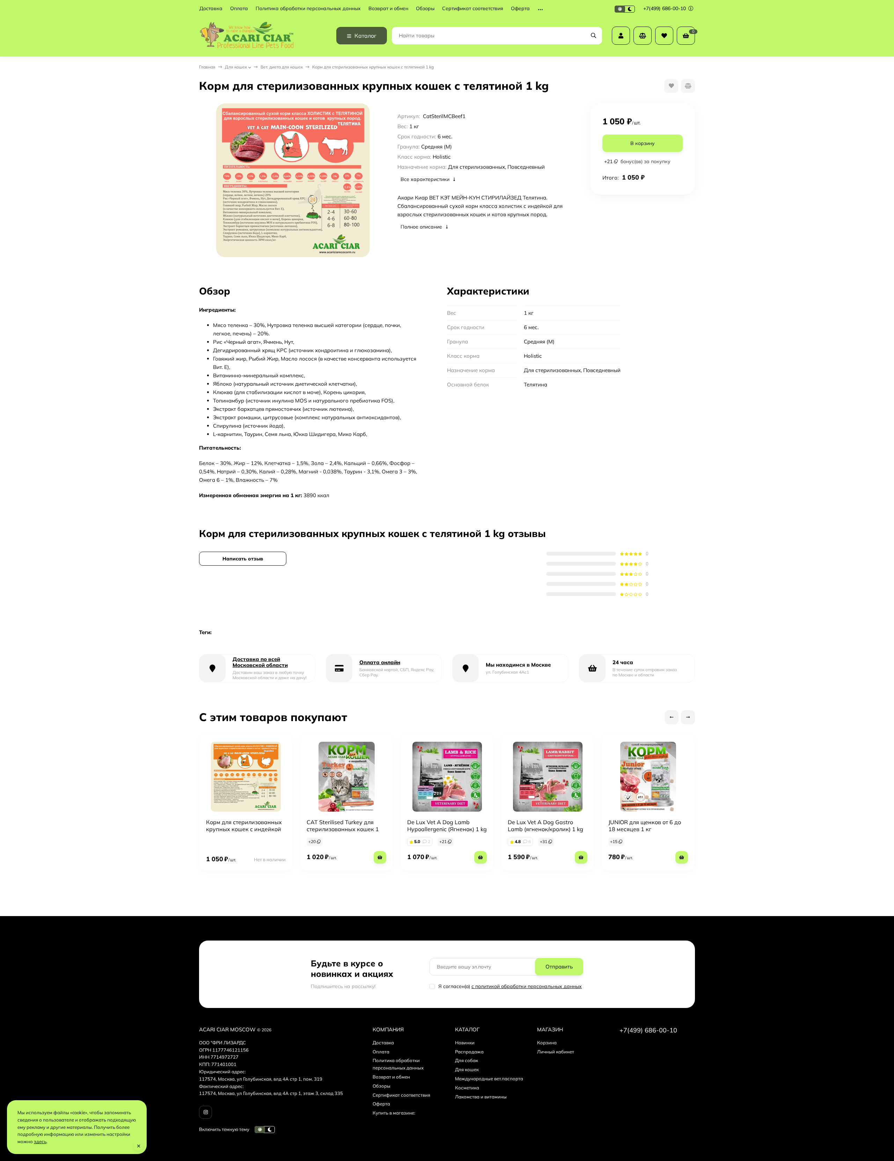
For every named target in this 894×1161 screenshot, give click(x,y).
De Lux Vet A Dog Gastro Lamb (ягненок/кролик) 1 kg (545, 826)
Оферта (520, 9)
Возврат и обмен (388, 9)
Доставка (210, 9)
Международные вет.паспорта (489, 1078)
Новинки (465, 1042)
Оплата (239, 9)
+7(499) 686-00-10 (665, 8)
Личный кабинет (555, 1051)
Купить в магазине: (394, 1113)
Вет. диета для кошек (282, 67)
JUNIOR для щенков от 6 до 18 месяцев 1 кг (644, 826)
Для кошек (236, 67)
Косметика (467, 1087)
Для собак (466, 1060)
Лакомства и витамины (481, 1097)
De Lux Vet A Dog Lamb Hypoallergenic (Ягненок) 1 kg (447, 826)
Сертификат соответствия (472, 9)
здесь (40, 1141)
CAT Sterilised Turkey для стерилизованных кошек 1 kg (343, 829)
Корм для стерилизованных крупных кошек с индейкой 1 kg (244, 829)
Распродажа (469, 1051)
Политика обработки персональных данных (308, 9)
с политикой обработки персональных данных (526, 986)
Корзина (547, 1042)
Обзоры (425, 9)
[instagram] (205, 1112)
